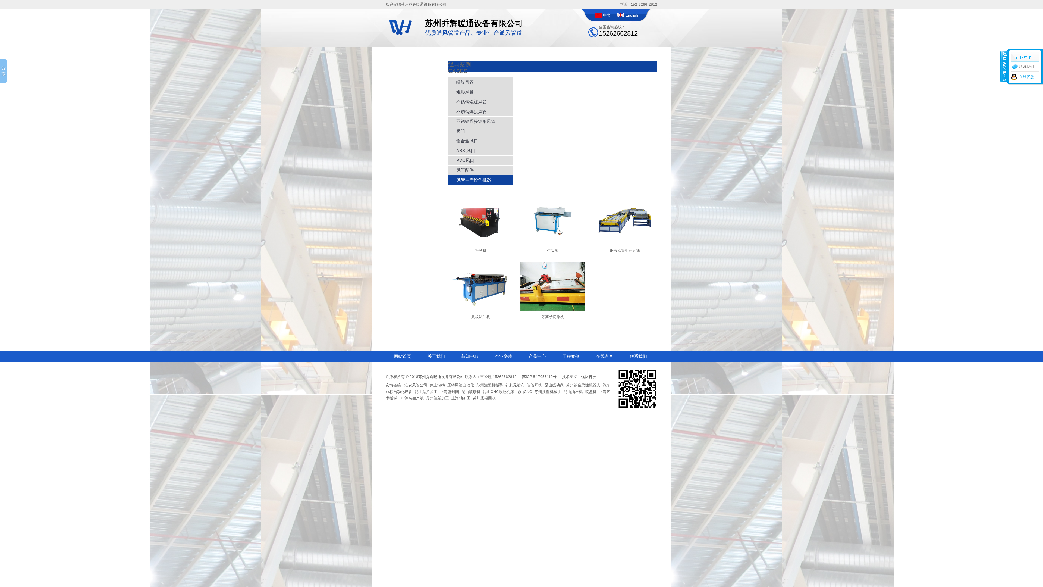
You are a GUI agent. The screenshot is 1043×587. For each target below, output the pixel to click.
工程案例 (571, 356)
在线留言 (604, 356)
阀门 (460, 131)
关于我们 (436, 356)
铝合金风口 (467, 141)
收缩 (1004, 66)
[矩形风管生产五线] (624, 243)
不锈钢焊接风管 (471, 111)
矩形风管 (465, 92)
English (632, 15)
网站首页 (402, 356)
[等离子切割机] (552, 309)
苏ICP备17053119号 (539, 376)
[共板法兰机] (480, 309)
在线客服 (1026, 76)
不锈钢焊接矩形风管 (475, 121)
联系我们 (638, 356)
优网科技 (588, 376)
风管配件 (465, 170)
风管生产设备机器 (473, 180)
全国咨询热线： (618, 31)
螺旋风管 (465, 82)
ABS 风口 (465, 150)
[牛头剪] (552, 243)
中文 (607, 15)
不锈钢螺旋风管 (471, 101)
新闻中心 (470, 356)
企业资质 (503, 356)
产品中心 (537, 356)
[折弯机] (480, 243)
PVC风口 (465, 160)
